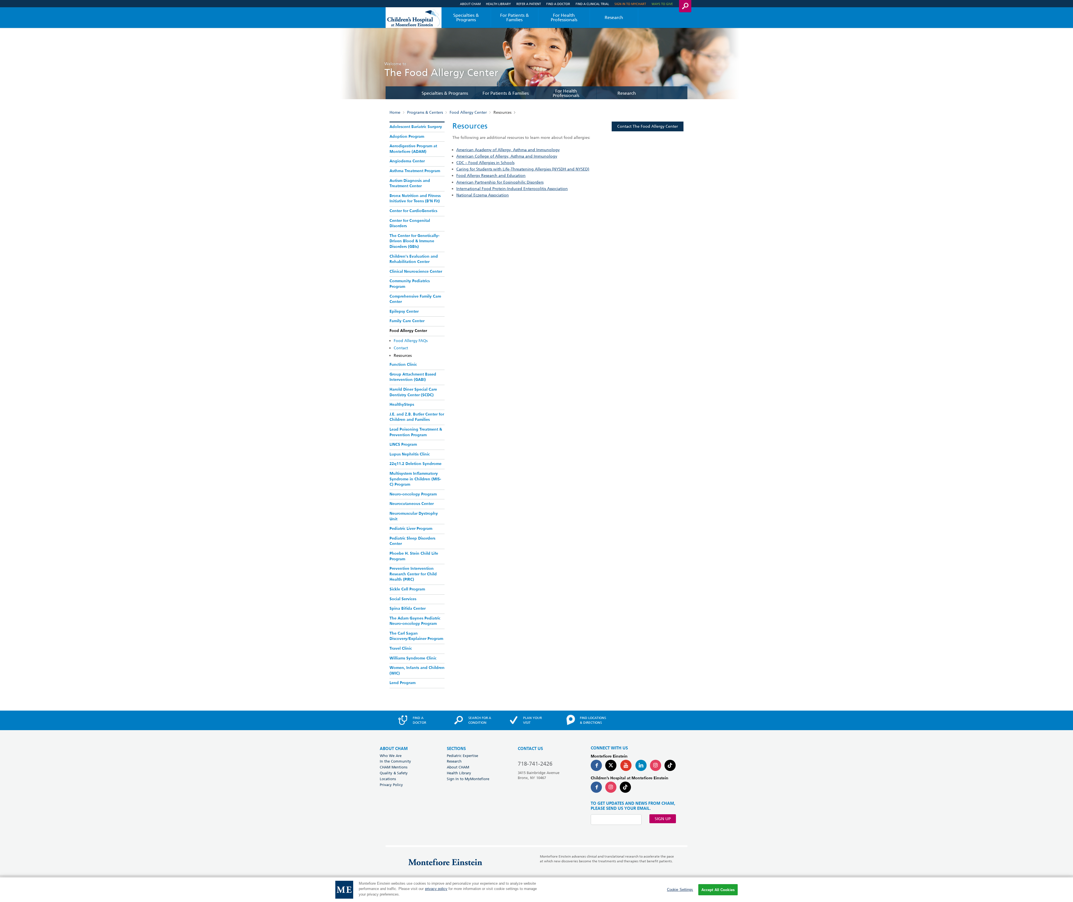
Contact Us (530, 749)
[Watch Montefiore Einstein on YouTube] (626, 765)
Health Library (498, 4)
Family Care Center (407, 321)
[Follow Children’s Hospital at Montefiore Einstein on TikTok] (625, 787)
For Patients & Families (514, 17)
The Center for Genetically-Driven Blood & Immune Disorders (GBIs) (415, 241)
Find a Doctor (558, 4)
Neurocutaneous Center (412, 504)
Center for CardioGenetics (413, 211)
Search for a (479, 720)
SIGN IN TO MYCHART (630, 4)
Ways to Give (662, 4)
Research (614, 17)
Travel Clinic (401, 649)
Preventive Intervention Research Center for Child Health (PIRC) (413, 574)
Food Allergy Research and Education (491, 175)
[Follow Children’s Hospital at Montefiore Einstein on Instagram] (610, 787)
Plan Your (532, 720)
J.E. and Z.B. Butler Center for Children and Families (417, 417)
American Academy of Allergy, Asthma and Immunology (508, 149)
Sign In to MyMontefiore (468, 779)
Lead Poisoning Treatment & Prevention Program (416, 432)
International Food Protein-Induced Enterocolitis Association (512, 188)
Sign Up (663, 818)
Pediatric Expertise (462, 755)
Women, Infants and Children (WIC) (417, 670)
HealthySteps (402, 405)
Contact (401, 347)
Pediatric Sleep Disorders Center (412, 541)
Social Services (403, 599)
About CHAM (470, 4)
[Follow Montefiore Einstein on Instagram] (655, 765)
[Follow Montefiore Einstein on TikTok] (670, 765)
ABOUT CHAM (394, 749)
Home (395, 112)
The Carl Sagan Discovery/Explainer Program (416, 636)
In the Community (395, 761)
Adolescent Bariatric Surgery (416, 127)
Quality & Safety (394, 773)
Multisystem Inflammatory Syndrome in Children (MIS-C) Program (415, 479)
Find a (419, 720)
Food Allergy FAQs (411, 340)
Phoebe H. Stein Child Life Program (414, 556)
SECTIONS (456, 749)
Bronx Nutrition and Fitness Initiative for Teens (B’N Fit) (415, 198)
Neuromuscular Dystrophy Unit (414, 516)
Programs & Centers (425, 112)
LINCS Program (403, 445)
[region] (536, 889)
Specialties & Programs (466, 17)
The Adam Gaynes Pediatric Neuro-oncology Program (415, 621)
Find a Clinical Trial (592, 4)
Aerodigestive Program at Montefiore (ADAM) (413, 149)
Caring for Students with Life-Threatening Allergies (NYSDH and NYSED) (522, 169)
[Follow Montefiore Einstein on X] (610, 765)
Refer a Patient (528, 4)
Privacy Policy (391, 784)
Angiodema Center (407, 161)
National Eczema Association (482, 195)
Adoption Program (407, 137)
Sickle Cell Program (407, 589)
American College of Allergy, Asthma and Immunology (506, 156)
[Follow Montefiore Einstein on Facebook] (596, 765)
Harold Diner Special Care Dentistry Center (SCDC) (413, 392)
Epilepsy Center (404, 312)
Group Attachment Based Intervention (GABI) (413, 377)
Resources (403, 355)
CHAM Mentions (393, 767)
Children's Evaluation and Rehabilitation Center (414, 259)
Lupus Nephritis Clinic (410, 454)
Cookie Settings (680, 889)
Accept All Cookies (718, 890)
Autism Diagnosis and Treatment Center (410, 183)
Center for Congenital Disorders (410, 223)
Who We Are (391, 755)
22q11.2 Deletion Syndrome (415, 464)
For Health (564, 17)
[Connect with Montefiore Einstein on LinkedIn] (641, 765)
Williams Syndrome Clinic (413, 658)
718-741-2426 (535, 763)
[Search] (685, 6)
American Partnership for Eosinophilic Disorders (499, 182)
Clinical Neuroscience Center (416, 272)
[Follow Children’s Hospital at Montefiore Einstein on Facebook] (596, 787)
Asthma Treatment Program (415, 171)
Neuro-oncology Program (413, 494)
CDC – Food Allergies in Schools (485, 162)
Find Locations (593, 720)
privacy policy (436, 889)
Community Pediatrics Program (410, 284)
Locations (388, 779)
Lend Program (403, 683)
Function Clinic (403, 365)
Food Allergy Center (468, 112)
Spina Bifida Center (408, 609)
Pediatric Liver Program (411, 529)
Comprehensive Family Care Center (415, 299)
